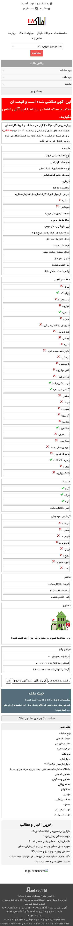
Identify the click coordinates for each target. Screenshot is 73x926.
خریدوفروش (62, 743)
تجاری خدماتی (62, 774)
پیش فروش (62, 738)
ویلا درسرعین (62, 814)
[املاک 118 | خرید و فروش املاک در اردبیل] (36, 21)
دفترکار (65, 789)
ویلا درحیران (62, 809)
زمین (66, 794)
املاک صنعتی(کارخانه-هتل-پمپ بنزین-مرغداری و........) (39, 769)
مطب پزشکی (62, 799)
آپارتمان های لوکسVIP (56, 764)
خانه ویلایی (63, 784)
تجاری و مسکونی (60, 779)
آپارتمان (64, 759)
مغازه (66, 804)
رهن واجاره (63, 748)
